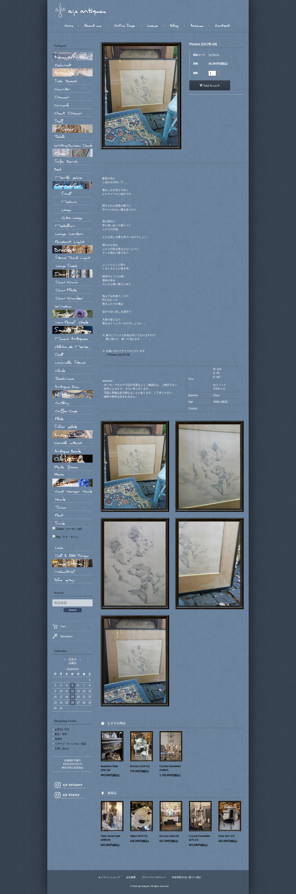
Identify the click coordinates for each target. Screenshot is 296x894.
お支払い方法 (62, 729)
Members (66, 636)
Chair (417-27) (226, 836)
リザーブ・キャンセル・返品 (70, 743)
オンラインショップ (109, 877)
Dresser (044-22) (169, 836)
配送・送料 (61, 734)
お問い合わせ (62, 748)
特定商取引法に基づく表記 (186, 877)
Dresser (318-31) (140, 766)
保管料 (58, 739)
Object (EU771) (138, 836)
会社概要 (131, 877)
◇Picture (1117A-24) (118, 354)
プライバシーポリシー (154, 877)
